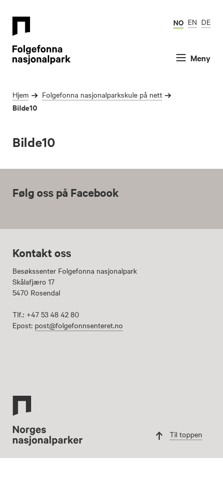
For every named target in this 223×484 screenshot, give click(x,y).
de (206, 22)
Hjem (20, 94)
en (192, 22)
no (178, 22)
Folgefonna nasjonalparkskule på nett (102, 94)
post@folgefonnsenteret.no (79, 325)
